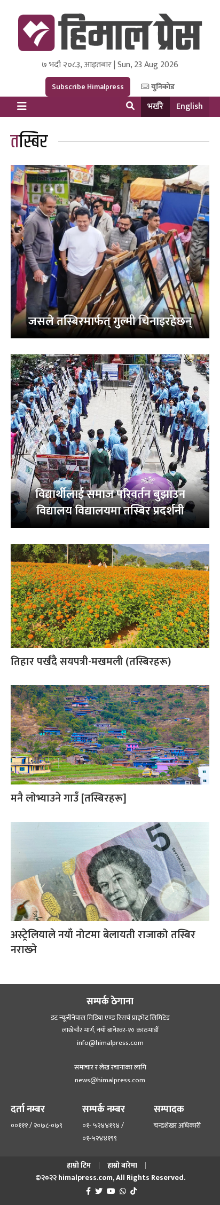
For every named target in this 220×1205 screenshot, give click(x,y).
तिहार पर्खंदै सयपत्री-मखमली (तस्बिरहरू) (91, 662)
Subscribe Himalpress (88, 87)
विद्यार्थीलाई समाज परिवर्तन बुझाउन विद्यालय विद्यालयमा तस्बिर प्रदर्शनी (110, 503)
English (189, 106)
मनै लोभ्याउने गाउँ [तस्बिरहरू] (69, 798)
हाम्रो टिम (79, 1165)
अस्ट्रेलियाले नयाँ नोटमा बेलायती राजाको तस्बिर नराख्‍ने (103, 942)
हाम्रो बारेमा (122, 1165)
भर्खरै (155, 106)
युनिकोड (162, 86)
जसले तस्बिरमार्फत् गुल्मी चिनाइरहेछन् (110, 321)
